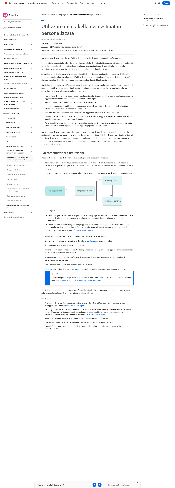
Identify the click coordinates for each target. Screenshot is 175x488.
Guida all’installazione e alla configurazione (14, 103)
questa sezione (92, 241)
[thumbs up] (94, 485)
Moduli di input (11, 137)
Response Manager (10, 58)
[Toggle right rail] (142, 9)
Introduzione (8, 44)
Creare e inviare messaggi (13, 49)
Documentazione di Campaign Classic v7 (85, 14)
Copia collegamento (162, 25)
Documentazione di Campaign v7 (16, 35)
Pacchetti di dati (11, 118)
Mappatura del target (14, 170)
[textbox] (17, 21)
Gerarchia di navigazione (14, 146)
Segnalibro (149, 25)
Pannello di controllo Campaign (14, 217)
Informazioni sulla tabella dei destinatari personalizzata (17, 158)
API (7, 142)
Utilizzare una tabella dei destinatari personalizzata (15, 152)
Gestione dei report (77, 305)
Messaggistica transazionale (14, 93)
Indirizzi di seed (12, 179)
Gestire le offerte (10, 88)
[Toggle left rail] (32, 9)
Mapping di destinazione (83, 230)
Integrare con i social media (14, 98)
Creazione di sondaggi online (14, 73)
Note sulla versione (11, 39)
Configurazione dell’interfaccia (17, 175)
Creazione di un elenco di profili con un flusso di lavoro (79, 280)
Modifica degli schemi (13, 132)
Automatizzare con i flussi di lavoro (15, 84)
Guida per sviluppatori (11, 113)
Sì (147, 20)
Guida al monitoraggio (12, 108)
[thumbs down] (100, 485)
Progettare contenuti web (13, 68)
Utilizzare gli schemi (13, 127)
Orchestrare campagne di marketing (16, 54)
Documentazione (48, 14)
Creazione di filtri (12, 184)
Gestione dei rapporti (14, 201)
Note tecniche (9, 212)
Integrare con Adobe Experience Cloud (15, 78)
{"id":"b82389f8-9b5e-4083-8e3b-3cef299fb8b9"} (66, 47)
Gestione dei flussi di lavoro (95, 315)
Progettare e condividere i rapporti (16, 63)
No (152, 20)
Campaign (62, 14)
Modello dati (10, 123)
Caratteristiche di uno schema (17, 165)
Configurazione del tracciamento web (17, 206)
